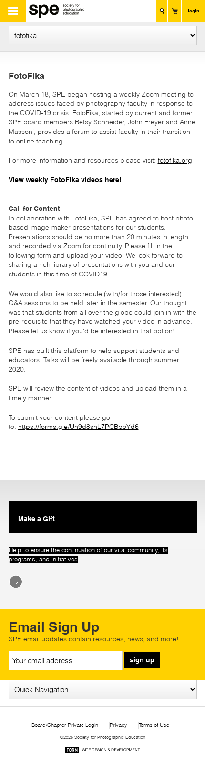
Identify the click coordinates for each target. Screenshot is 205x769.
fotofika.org (175, 160)
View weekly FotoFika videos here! (65, 180)
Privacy (118, 725)
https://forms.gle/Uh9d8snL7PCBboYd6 (78, 426)
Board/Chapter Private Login (64, 725)
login (193, 10)
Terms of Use (154, 725)
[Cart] (174, 11)
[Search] (161, 11)
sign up (142, 660)
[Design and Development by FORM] (102, 751)
